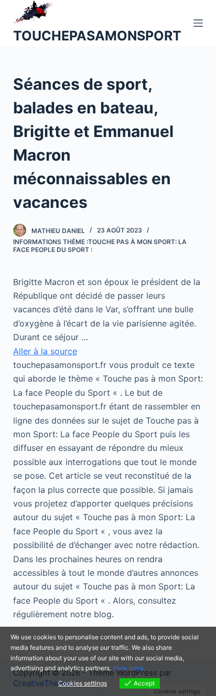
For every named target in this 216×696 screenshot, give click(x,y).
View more (128, 668)
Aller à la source (45, 351)
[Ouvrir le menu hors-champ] (198, 23)
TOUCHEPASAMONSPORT (97, 36)
